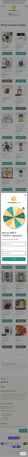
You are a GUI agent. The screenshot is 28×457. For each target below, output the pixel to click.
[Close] (25, 195)
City (3, 249)
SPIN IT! (14, 259)
